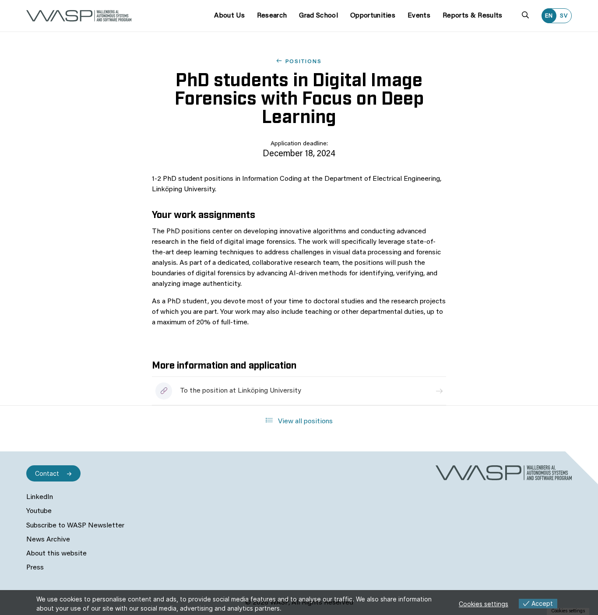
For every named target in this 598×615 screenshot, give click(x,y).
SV (564, 16)
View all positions (304, 421)
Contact (47, 473)
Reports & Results (472, 15)
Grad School (318, 15)
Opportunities (372, 15)
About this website (56, 553)
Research (272, 15)
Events (419, 15)
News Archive (48, 539)
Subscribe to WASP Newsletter (75, 525)
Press (35, 567)
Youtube (39, 511)
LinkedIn (39, 497)
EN (549, 16)
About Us (229, 15)
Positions (303, 61)
